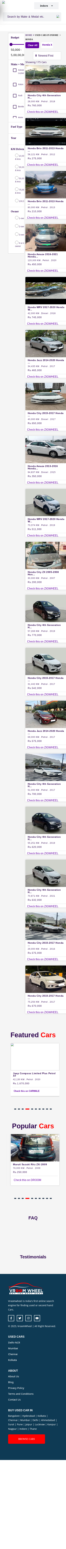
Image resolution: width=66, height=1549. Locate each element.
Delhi (35, 1420)
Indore (23, 1428)
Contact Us (14, 1399)
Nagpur (12, 1428)
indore (45, 5)
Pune (20, 1424)
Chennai (13, 1354)
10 (51, 1109)
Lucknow (40, 1424)
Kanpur (52, 1424)
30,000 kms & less (22, 169)
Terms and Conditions (21, 1393)
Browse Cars (26, 1439)
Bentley (21, 106)
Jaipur (29, 1424)
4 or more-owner (21, 244)
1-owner (22, 218)
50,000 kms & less (22, 180)
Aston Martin (24, 84)
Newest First (46, 55)
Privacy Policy (16, 1388)
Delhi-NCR (14, 1342)
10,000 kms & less (22, 157)
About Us (13, 1376)
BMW (20, 118)
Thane (33, 1428)
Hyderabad (29, 1415)
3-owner (22, 235)
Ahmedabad (48, 1420)
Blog (11, 1382)
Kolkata (12, 1360)
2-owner (22, 226)
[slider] (11, 44)
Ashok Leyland (22, 71)
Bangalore (14, 1415)
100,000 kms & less (21, 203)
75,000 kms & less (22, 191)
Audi (20, 95)
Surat (11, 1424)
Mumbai (13, 1348)
